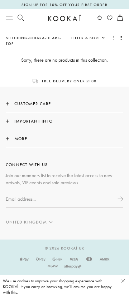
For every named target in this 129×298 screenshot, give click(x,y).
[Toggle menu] (9, 17)
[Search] (21, 17)
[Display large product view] (114, 38)
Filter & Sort (85, 37)
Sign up (119, 198)
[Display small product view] (121, 38)
